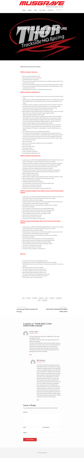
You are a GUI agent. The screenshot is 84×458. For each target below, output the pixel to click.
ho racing (34, 298)
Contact (50, 10)
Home (24, 10)
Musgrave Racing (43, 452)
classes (28, 298)
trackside (44, 300)
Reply (30, 354)
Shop (35, 10)
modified (41, 298)
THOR (39, 300)
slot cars (52, 298)
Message (25, 412)
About (30, 10)
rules (46, 298)
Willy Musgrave (35, 40)
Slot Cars (42, 10)
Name (24, 427)
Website (25, 432)
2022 (23, 298)
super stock (58, 298)
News (52, 40)
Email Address (46, 427)
